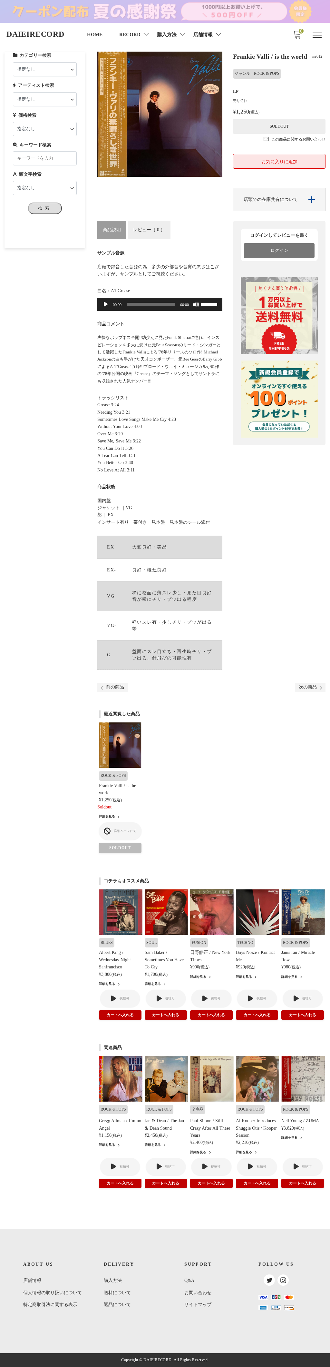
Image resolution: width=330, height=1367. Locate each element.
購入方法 (113, 1280)
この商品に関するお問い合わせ (298, 139)
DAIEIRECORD (35, 34)
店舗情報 (32, 1280)
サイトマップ (197, 1304)
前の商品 (115, 687)
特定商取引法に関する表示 (50, 1304)
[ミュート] (196, 304)
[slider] (210, 304)
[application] (159, 304)
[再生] (105, 304)
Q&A (189, 1280)
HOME (94, 34)
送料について (117, 1292)
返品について (117, 1304)
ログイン (279, 250)
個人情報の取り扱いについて (52, 1292)
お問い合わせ (197, 1292)
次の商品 (308, 687)
